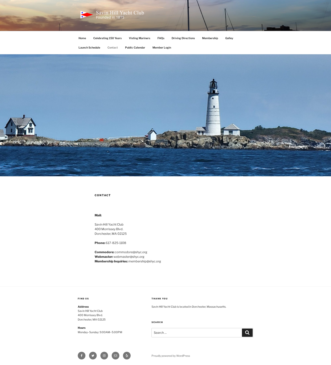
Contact (112, 47)
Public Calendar (135, 47)
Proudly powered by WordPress (171, 355)
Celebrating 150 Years (107, 38)
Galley (229, 38)
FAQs (160, 38)
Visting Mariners (139, 38)
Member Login (161, 47)
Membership (210, 38)
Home (82, 38)
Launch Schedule (89, 47)
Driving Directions (183, 38)
